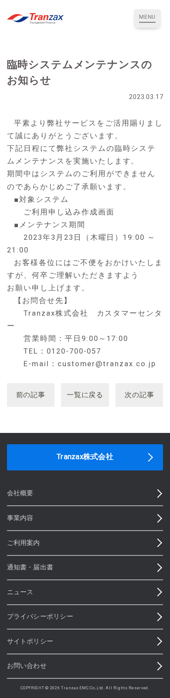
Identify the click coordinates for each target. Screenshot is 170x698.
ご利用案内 (23, 543)
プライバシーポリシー (40, 616)
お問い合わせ (27, 666)
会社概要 (20, 493)
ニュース (20, 592)
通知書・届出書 (30, 567)
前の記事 (30, 395)
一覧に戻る (85, 395)
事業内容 (20, 518)
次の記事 (139, 395)
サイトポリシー (30, 641)
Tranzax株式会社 (85, 457)
